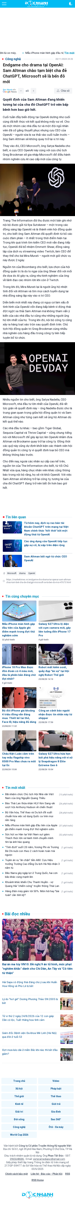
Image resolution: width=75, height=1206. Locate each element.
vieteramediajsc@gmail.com (49, 1159)
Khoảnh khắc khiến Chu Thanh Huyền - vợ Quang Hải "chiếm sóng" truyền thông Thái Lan (39, 884)
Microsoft (11, 573)
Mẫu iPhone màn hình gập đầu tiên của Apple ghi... (38, 53)
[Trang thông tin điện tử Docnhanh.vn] (36, 4)
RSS (67, 1173)
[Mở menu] (4, 3)
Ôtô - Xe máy (56, 1127)
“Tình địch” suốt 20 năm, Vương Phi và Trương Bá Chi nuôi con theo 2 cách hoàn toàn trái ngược (39, 851)
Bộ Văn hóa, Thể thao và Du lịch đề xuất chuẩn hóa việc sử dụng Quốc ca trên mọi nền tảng (39, 816)
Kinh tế (19, 1104)
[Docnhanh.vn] (37, 1196)
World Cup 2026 (19, 1134)
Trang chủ (19, 1081)
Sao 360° (56, 1119)
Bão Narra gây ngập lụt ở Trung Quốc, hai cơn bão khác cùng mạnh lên (39, 874)
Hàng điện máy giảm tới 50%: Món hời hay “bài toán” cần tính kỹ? (39, 893)
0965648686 (17, 1159)
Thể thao (56, 1096)
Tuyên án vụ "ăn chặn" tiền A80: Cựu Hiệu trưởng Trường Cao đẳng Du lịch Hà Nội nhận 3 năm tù (39, 864)
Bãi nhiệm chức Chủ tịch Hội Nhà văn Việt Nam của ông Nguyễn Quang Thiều (39, 796)
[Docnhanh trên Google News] (10, 91)
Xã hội (19, 1088)
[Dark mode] (71, 3)
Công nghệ (19, 1127)
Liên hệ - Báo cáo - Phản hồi (46, 1173)
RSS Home (38, 1180)
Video (55, 1081)
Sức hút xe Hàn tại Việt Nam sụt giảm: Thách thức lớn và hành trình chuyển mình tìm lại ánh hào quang (39, 838)
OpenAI (31, 573)
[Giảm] (21, 91)
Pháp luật (56, 1088)
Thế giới (19, 1096)
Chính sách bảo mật (16, 1173)
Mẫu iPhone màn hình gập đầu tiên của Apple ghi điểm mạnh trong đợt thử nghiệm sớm (39, 827)
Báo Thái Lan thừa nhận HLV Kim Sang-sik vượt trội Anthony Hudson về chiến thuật (39, 805)
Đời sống (19, 1119)
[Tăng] (33, 91)
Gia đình (56, 1111)
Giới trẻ (56, 1104)
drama (22, 573)
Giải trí (19, 1111)
